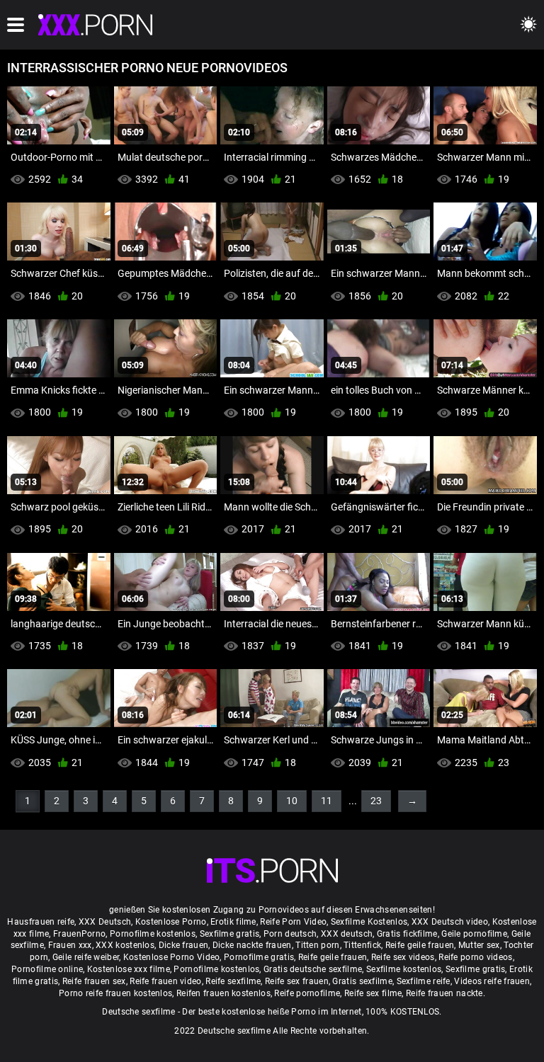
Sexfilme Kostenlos (369, 922)
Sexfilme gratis (230, 934)
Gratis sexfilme (362, 981)
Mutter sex (479, 945)
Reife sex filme (373, 993)
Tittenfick (362, 945)
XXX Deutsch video (450, 922)
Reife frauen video (165, 981)
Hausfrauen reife (40, 922)
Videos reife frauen (492, 981)
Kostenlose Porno (171, 922)
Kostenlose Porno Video (171, 957)
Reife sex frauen (297, 981)
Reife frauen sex (94, 981)
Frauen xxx (70, 945)
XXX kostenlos (125, 945)
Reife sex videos (403, 957)
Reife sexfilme (233, 981)
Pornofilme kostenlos (153, 934)
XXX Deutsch (105, 922)
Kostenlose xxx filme (128, 969)
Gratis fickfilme (407, 934)
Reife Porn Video (293, 922)
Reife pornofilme (307, 993)
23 (376, 800)
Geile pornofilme (474, 934)
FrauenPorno (79, 934)
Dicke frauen (184, 945)
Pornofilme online (47, 969)
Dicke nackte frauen (252, 945)
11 (326, 800)
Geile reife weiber (85, 957)
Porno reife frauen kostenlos (115, 993)
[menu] (15, 24)
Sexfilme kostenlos (403, 969)
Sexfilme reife (423, 981)
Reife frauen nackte (444, 993)
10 (292, 800)
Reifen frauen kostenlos (223, 993)
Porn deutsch (290, 934)
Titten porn (317, 945)
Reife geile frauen (419, 945)
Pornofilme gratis (259, 957)
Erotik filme (233, 922)
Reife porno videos (475, 957)
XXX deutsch (347, 934)
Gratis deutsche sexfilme (313, 969)
